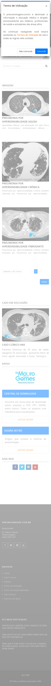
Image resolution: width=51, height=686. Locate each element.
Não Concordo (25, 51)
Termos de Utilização (27, 34)
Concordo (41, 51)
